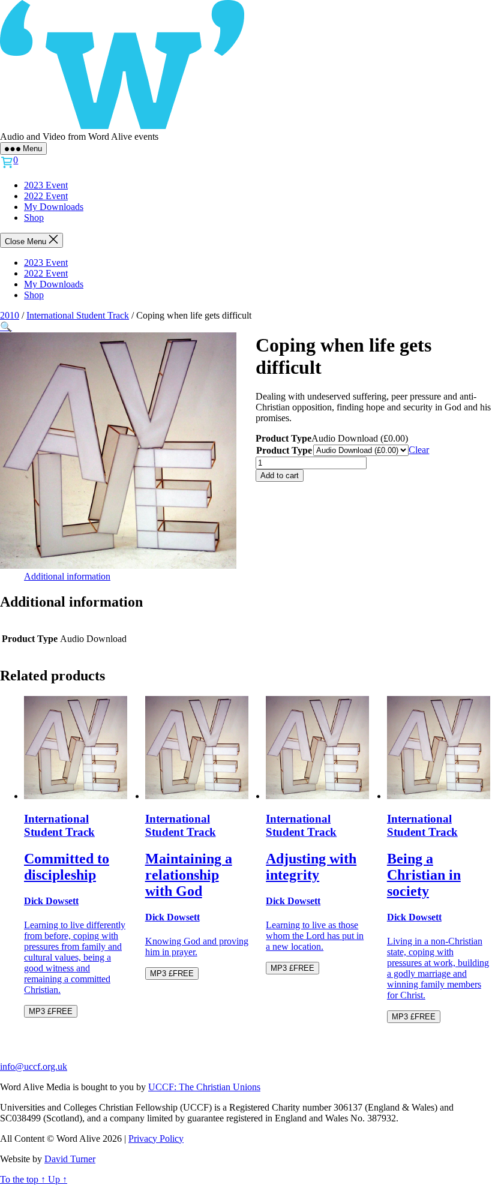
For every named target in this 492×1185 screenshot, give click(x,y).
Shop (34, 217)
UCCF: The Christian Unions (204, 1087)
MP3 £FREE (51, 1011)
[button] (6, 327)
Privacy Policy (156, 1138)
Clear (419, 450)
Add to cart (279, 475)
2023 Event (46, 185)
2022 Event (46, 196)
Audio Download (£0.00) (359, 438)
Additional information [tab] (67, 576)
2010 (9, 315)
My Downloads (53, 207)
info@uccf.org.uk (33, 1066)
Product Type (284, 450)
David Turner (69, 1159)
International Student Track (77, 315)
